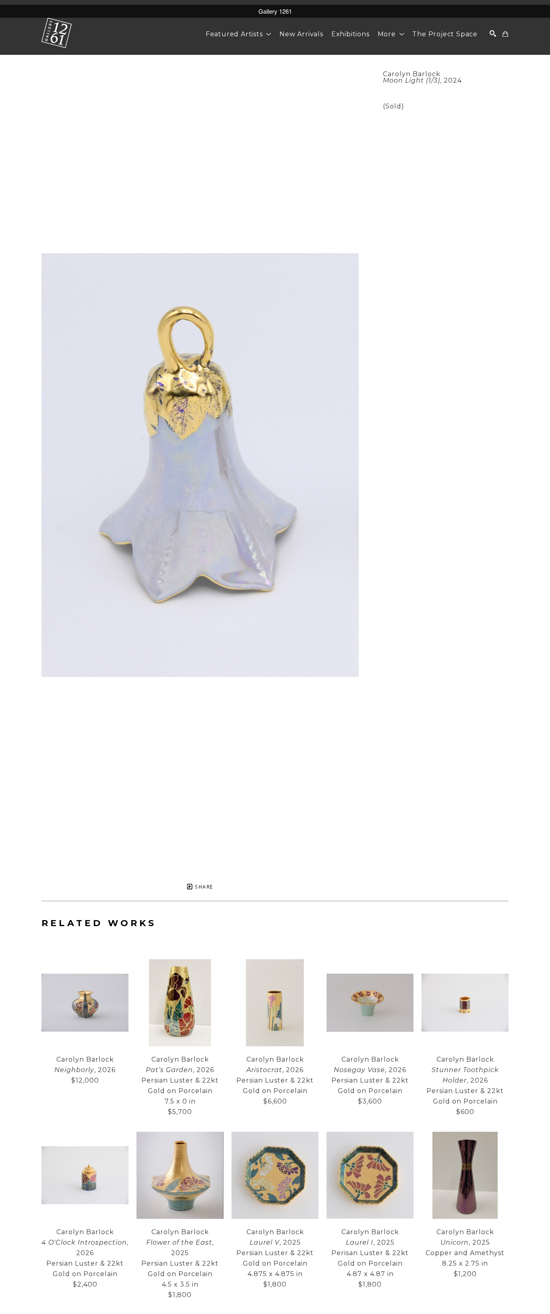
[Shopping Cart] (505, 34)
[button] (238, 34)
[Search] (493, 33)
